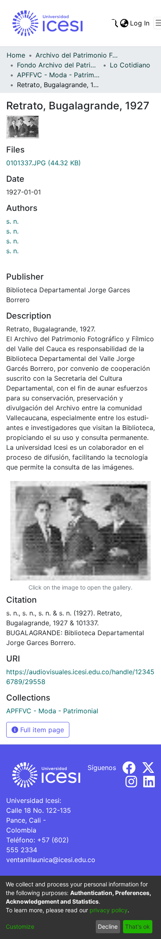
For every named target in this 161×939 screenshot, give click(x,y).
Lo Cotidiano (130, 65)
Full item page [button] (41, 730)
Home (16, 55)
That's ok (137, 926)
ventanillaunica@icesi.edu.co (50, 860)
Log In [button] (140, 23)
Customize (20, 926)
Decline (108, 926)
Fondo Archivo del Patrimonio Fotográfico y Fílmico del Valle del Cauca (58, 65)
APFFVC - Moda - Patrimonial (58, 75)
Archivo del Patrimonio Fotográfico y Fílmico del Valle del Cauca (77, 55)
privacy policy (109, 910)
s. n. (12, 221)
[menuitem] (124, 23)
